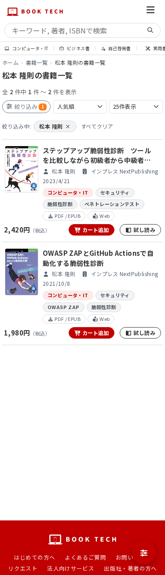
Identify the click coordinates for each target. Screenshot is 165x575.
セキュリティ (115, 192)
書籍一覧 (37, 62)
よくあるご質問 (85, 557)
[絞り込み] (144, 552)
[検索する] (150, 30)
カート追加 (95, 229)
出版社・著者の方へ (130, 568)
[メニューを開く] (150, 11)
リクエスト (22, 568)
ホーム (10, 62)
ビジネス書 (78, 48)
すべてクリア (97, 126)
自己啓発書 (119, 48)
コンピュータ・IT (29, 48)
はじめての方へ (34, 557)
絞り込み (28, 106)
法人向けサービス (70, 568)
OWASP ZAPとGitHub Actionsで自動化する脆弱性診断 (98, 258)
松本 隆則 (54, 126)
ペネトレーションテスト (111, 203)
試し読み (143, 229)
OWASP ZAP (64, 306)
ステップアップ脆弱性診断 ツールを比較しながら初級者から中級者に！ (97, 156)
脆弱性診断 (60, 203)
